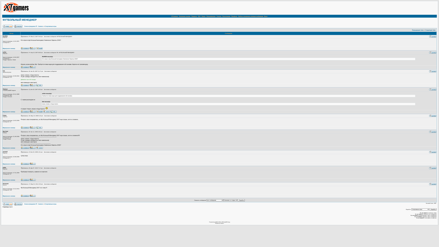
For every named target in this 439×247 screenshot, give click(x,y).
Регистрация (226, 16)
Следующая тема (430, 30)
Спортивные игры (50, 26)
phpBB (216, 222)
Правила (194, 16)
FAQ (199, 16)
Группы (219, 16)
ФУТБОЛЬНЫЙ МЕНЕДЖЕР (20, 19)
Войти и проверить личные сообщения (250, 16)
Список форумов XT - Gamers (33, 26)
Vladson (222, 223)
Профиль (234, 16)
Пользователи (210, 16)
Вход (265, 16)
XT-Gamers (174, 16)
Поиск (203, 16)
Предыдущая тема (417, 30)
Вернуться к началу (9, 48)
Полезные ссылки (184, 16)
